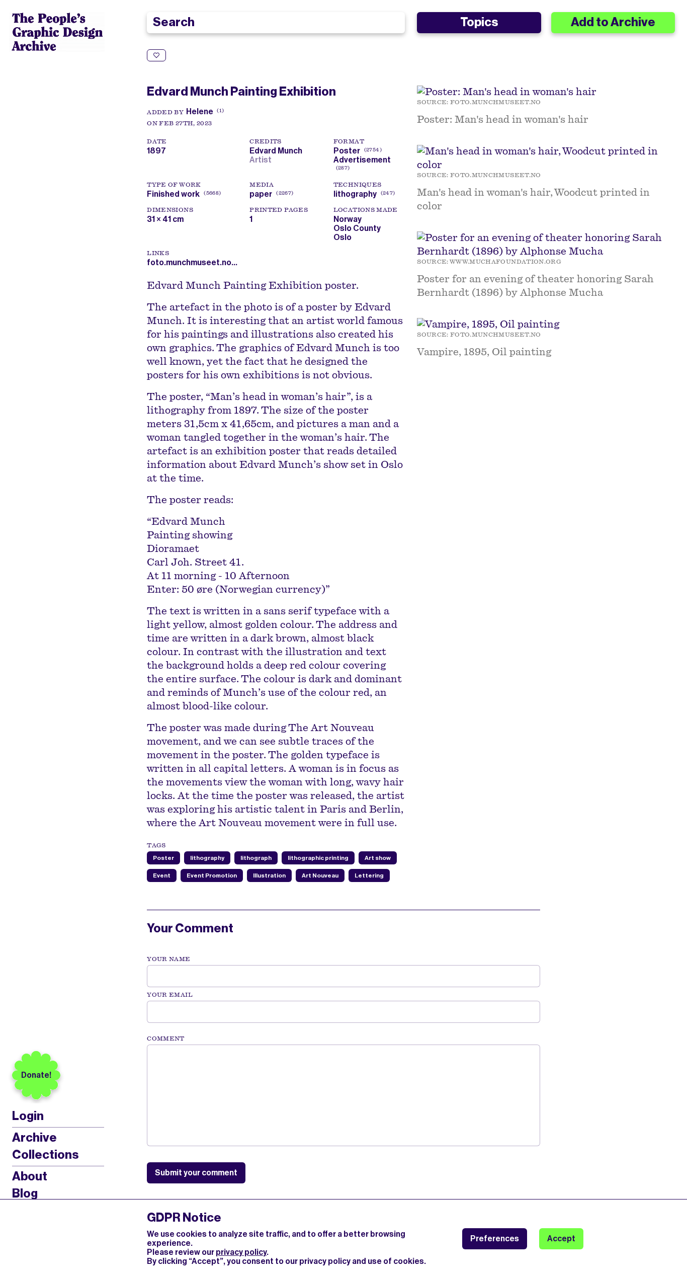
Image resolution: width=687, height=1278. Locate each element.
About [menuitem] (29, 1176)
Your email (170, 995)
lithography (355, 194)
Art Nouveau (320, 875)
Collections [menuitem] (45, 1155)
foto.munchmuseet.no (495, 102)
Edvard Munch (277, 150)
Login (28, 1116)
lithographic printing (318, 857)
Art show (378, 857)
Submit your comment (196, 1172)
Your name (168, 959)
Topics (479, 22)
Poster (346, 150)
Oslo (342, 237)
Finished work (173, 194)
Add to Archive (613, 22)
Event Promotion (212, 875)
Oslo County (357, 228)
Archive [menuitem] (34, 1138)
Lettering (369, 875)
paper (260, 194)
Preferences (494, 1238)
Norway (347, 219)
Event (161, 875)
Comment (165, 1038)
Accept (561, 1238)
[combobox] (276, 22)
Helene (199, 111)
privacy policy (241, 1252)
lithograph (256, 857)
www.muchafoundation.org (505, 262)
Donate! (36, 1075)
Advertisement (362, 160)
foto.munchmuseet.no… (192, 262)
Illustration (269, 875)
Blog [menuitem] (25, 1193)
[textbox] (343, 1095)
